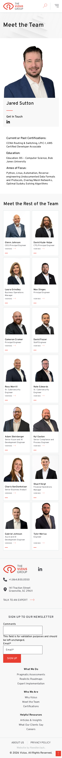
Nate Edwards (41, 386)
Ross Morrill (11, 386)
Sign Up (12, 658)
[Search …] (45, 6)
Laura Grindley (13, 289)
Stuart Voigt (40, 484)
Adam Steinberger (14, 436)
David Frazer (40, 339)
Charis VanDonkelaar (16, 486)
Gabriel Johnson (13, 534)
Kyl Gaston (39, 436)
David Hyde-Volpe (43, 242)
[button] (57, 6)
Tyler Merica (40, 534)
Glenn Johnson (13, 242)
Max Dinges (40, 289)
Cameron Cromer (14, 339)
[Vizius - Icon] (40, 569)
